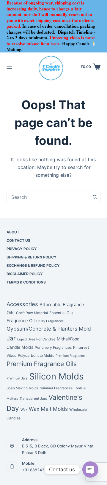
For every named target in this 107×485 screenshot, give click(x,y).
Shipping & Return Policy (31, 257)
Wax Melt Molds (48, 409)
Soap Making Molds (22, 388)
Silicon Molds (56, 376)
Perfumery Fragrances (53, 347)
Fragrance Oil (21, 320)
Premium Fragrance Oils (42, 364)
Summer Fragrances (56, 388)
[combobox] (48, 197)
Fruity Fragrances (50, 321)
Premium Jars (17, 378)
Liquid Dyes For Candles (36, 339)
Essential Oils (61, 313)
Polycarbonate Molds (36, 355)
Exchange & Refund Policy (33, 265)
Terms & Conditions (26, 282)
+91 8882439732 (38, 469)
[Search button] (94, 197)
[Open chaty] (90, 469)
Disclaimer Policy (25, 274)
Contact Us (18, 240)
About (13, 232)
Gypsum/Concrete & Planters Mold (49, 329)
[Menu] (9, 66)
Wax (24, 409)
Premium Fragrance (70, 356)
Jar (11, 338)
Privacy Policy (22, 249)
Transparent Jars (33, 398)
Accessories (22, 304)
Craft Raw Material (32, 313)
